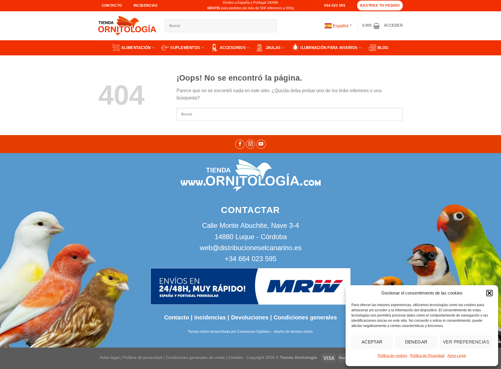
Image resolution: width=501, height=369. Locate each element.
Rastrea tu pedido (380, 5)
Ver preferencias (466, 341)
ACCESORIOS (233, 48)
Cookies (235, 357)
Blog (383, 48)
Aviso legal (109, 357)
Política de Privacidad (427, 356)
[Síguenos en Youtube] (261, 144)
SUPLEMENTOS (185, 48)
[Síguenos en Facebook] (240, 144)
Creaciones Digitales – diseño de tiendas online (275, 332)
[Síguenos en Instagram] (250, 144)
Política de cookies (392, 356)
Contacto (176, 317)
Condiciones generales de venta (196, 357)
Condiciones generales (305, 317)
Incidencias (209, 317)
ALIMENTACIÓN (135, 48)
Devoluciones (249, 317)
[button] (489, 293)
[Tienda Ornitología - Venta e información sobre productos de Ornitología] (127, 26)
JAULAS (273, 48)
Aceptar (372, 341)
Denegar (416, 341)
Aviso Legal (456, 356)
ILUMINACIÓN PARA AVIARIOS (329, 48)
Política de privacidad (142, 357)
